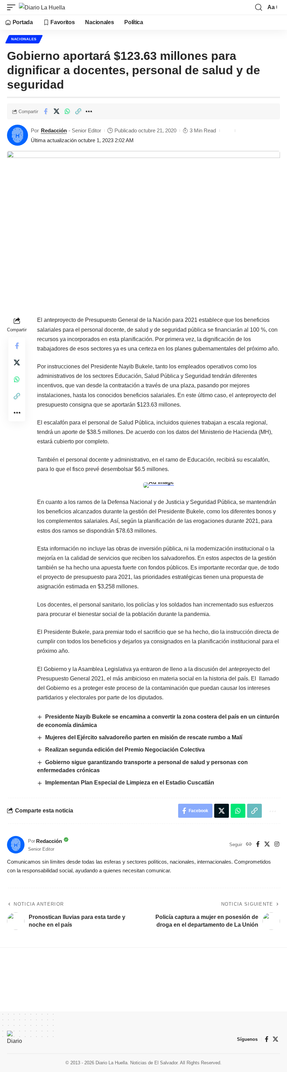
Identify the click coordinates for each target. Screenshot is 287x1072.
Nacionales (24, 39)
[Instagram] (277, 844)
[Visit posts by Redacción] (17, 135)
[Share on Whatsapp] (67, 111)
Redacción (54, 130)
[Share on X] (56, 111)
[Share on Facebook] (45, 111)
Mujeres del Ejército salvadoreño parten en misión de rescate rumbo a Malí (143, 737)
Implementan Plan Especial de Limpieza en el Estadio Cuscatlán (129, 783)
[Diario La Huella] (42, 7)
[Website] (248, 844)
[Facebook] (257, 844)
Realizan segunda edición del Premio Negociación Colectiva (125, 750)
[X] (267, 844)
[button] (13, 7)
